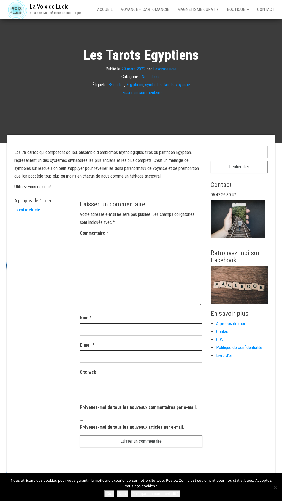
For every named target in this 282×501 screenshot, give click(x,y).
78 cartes (116, 84)
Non (122, 493)
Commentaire (94, 233)
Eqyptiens (134, 84)
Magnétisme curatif (198, 9)
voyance (183, 84)
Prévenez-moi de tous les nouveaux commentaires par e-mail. (138, 407)
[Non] (275, 487)
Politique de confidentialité (239, 347)
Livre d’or (224, 355)
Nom (85, 317)
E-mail (87, 345)
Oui (109, 493)
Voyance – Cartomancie (145, 9)
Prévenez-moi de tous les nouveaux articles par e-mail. (132, 427)
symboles (153, 84)
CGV (220, 339)
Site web (88, 372)
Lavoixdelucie (165, 68)
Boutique (236, 9)
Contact (266, 9)
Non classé (151, 76)
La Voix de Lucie (49, 6)
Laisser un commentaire (141, 92)
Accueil (105, 9)
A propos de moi (230, 323)
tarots (169, 84)
